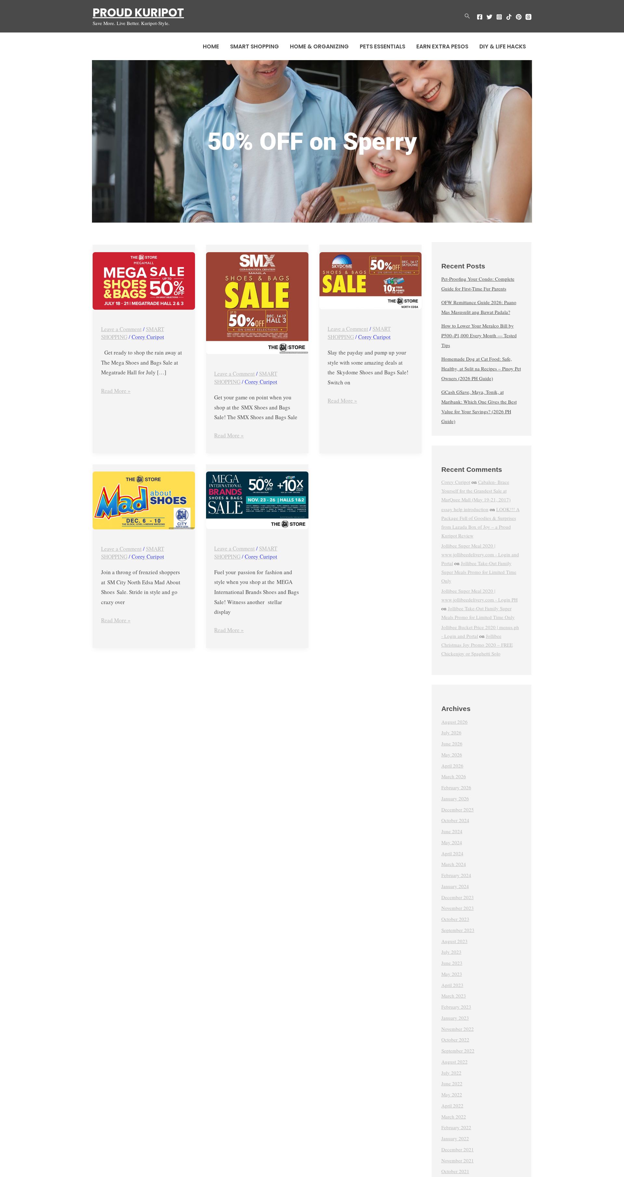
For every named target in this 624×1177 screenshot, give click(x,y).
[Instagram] (499, 17)
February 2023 (456, 1007)
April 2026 (452, 765)
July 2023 (451, 952)
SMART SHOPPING (254, 46)
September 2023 (457, 930)
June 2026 (451, 744)
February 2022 (456, 1127)
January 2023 (455, 1018)
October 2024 (455, 820)
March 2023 (453, 996)
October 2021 (455, 1171)
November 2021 (457, 1160)
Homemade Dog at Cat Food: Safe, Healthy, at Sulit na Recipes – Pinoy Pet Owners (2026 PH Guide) (481, 369)
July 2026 (451, 733)
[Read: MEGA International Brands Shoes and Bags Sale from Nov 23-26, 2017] (257, 500)
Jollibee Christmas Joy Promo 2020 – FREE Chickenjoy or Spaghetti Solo (477, 645)
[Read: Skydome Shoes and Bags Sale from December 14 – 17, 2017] (370, 281)
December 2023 (457, 897)
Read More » (116, 390)
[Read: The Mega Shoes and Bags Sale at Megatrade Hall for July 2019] (144, 281)
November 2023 (457, 908)
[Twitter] (489, 17)
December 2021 (457, 1149)
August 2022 (454, 1061)
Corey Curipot (455, 482)
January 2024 (455, 886)
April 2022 (452, 1105)
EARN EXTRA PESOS (442, 46)
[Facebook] (480, 17)
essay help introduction (464, 509)
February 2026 (456, 787)
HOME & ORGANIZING (319, 46)
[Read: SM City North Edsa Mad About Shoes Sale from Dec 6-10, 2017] (144, 500)
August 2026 (454, 721)
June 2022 (451, 1083)
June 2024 (451, 831)
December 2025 (457, 809)
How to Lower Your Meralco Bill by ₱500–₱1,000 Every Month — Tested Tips (479, 336)
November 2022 (457, 1029)
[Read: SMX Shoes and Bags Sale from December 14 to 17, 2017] (257, 303)
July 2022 (451, 1072)
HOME (211, 46)
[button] (467, 16)
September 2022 (457, 1051)
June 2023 (451, 963)
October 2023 (455, 919)
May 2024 (451, 842)
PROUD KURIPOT (138, 12)
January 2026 (455, 798)
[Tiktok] (509, 17)
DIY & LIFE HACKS (502, 46)
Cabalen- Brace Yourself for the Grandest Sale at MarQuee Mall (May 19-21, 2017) (476, 491)
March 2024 (453, 864)
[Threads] (528, 17)
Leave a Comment (121, 329)
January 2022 (455, 1138)
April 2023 (452, 985)
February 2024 (456, 875)
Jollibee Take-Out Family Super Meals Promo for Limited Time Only (478, 572)
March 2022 (453, 1116)
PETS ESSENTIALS (382, 46)
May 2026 (451, 754)
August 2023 (454, 941)
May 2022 (451, 1095)
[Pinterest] (519, 17)
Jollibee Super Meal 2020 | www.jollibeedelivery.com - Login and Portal (480, 555)
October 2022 (455, 1040)
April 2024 (452, 853)
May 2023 (451, 974)
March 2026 (453, 776)
